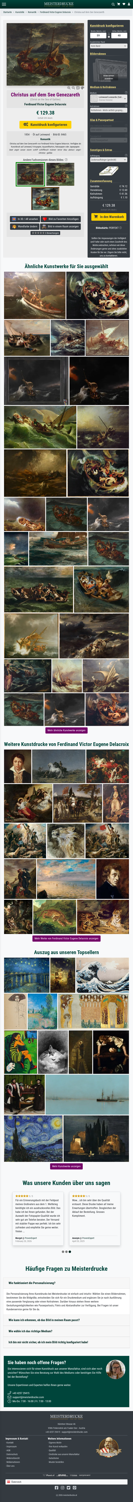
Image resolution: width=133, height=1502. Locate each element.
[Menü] (4, 4)
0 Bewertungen (52, 233)
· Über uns (10, 1466)
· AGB (8, 1450)
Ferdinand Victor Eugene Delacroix (55, 12)
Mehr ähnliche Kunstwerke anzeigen (66, 730)
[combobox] (108, 46)
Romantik (32, 12)
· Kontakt (9, 1442)
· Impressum (11, 1446)
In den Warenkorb (111, 217)
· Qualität (52, 1450)
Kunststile (19, 12)
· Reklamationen (13, 1462)
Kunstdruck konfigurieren (47, 124)
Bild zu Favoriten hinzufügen (63, 219)
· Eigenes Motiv (54, 1442)
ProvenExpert (31, 1238)
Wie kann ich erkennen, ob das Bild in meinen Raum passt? (44, 1320)
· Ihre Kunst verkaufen (57, 1446)
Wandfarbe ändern (26, 226)
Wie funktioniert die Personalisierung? (32, 1283)
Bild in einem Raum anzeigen (62, 226)
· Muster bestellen (56, 1462)
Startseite (7, 12)
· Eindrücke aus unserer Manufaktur (63, 1454)
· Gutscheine (53, 1458)
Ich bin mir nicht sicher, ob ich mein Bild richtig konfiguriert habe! (48, 1342)
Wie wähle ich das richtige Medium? (30, 1331)
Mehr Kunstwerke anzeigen (66, 1166)
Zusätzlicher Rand (97, 42)
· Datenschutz (12, 1454)
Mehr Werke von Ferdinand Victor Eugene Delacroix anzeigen (66, 938)
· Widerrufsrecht (13, 1458)
